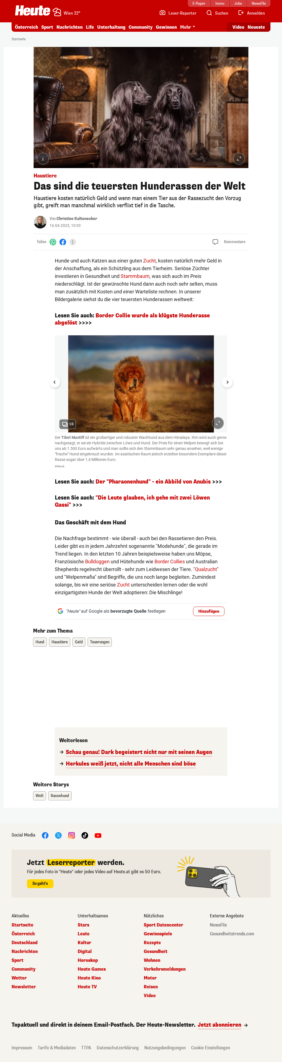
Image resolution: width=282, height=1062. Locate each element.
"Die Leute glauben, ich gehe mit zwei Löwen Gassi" (132, 501)
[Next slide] (227, 382)
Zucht (149, 261)
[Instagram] (71, 835)
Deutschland (24, 943)
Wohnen (152, 960)
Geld (79, 642)
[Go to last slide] (55, 382)
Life (90, 27)
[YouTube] (98, 835)
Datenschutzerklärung (118, 1048)
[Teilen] (72, 242)
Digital (85, 951)
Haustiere (59, 642)
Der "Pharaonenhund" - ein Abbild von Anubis (153, 481)
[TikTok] (85, 835)
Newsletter (24, 987)
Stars (83, 925)
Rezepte (152, 943)
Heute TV (87, 987)
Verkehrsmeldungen (165, 969)
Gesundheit (155, 951)
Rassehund (60, 795)
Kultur (84, 943)
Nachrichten (25, 951)
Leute (84, 934)
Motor (150, 978)
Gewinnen (166, 27)
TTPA (86, 1048)
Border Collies (169, 561)
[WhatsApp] (53, 242)
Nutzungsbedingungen (165, 1048)
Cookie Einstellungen (210, 1048)
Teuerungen (99, 642)
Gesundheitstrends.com (232, 934)
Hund (40, 642)
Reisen (151, 987)
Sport (47, 27)
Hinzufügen (208, 611)
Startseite (19, 39)
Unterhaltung (111, 27)
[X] (58, 835)
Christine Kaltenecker (76, 218)
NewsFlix (218, 925)
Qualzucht (206, 569)
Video (238, 27)
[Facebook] (62, 242)
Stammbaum (135, 276)
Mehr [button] (185, 27)
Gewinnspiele (158, 934)
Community (141, 27)
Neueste (256, 27)
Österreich (26, 27)
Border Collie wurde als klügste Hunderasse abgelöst (132, 319)
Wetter (19, 978)
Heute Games (92, 969)
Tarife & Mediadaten (57, 1048)
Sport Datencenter (163, 925)
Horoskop (88, 960)
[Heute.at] (32, 10)
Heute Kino (89, 978)
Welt (40, 795)
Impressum (22, 1048)
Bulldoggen (97, 561)
